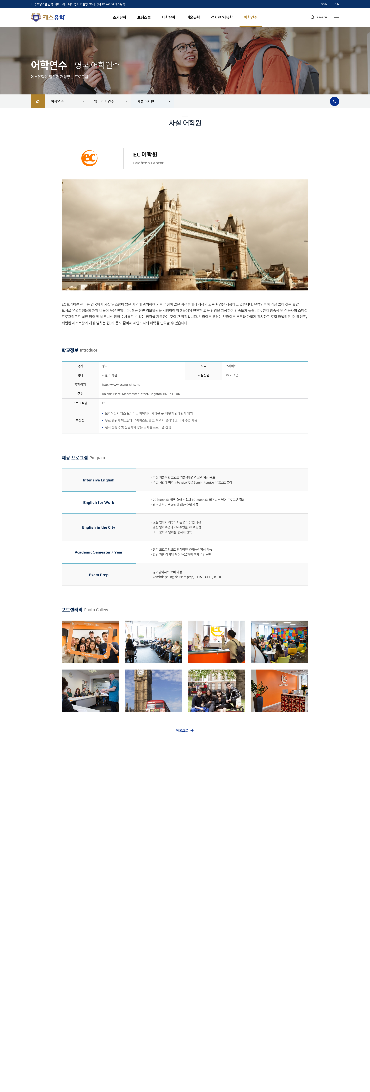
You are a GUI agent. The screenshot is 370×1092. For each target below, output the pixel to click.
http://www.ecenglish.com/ (121, 384)
